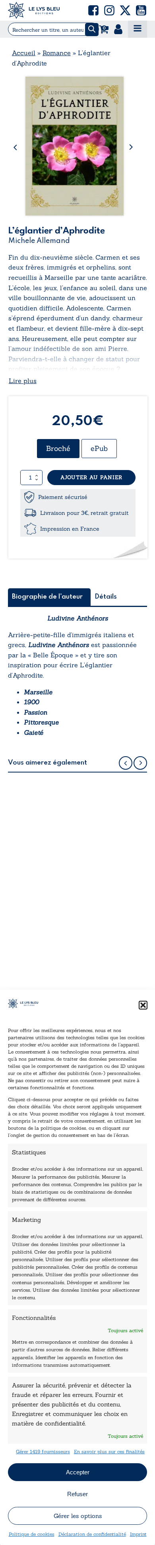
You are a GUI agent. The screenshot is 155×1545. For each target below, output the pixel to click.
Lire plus (23, 381)
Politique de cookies (31, 1534)
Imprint (138, 1534)
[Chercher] (92, 29)
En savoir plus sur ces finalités (109, 1451)
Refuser (77, 1494)
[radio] (58, 448)
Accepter (77, 1472)
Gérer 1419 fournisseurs (43, 1451)
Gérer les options (78, 1516)
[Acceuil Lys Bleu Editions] (34, 10)
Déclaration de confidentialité (92, 1534)
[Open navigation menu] (137, 29)
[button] (143, 1005)
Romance (57, 53)
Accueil (23, 53)
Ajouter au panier (91, 477)
